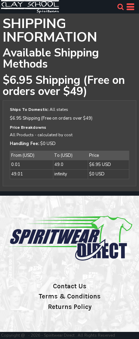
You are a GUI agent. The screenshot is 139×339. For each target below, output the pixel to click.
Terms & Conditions (69, 296)
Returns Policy (69, 307)
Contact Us (69, 286)
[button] (120, 6)
